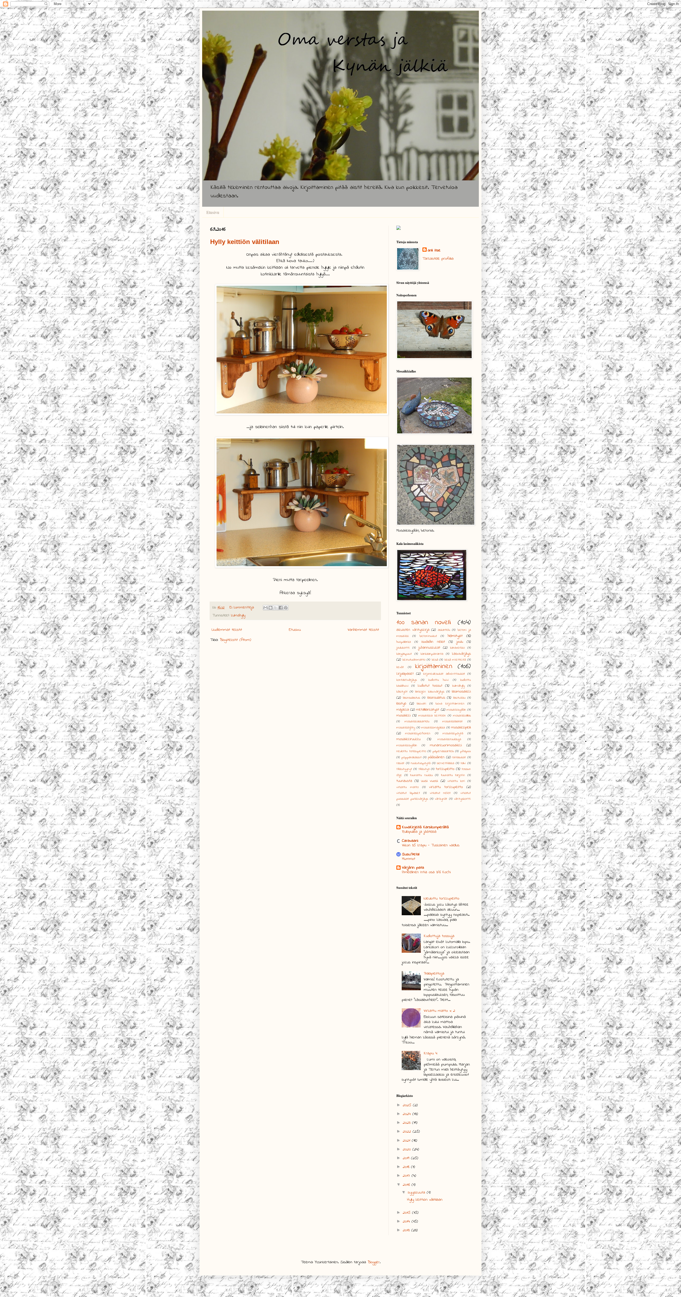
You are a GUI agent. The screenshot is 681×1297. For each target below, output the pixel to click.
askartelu (444, 630)
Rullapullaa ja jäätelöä (419, 832)
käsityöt (402, 691)
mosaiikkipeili (461, 727)
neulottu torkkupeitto (411, 751)
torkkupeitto (445, 769)
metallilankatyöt (427, 709)
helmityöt (455, 636)
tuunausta (404, 781)
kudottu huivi (438, 680)
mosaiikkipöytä (453, 733)
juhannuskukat (429, 647)
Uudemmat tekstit (226, 630)
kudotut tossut (430, 686)
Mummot (408, 859)
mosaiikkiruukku (408, 739)
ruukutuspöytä (420, 763)
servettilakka (445, 763)
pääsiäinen (436, 757)
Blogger (374, 1262)
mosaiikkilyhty (405, 727)
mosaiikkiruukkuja (449, 739)
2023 (407, 1123)
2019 (407, 1158)
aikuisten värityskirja (412, 630)
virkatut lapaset (408, 793)
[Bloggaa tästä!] (270, 607)
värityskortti (462, 799)
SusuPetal (410, 854)
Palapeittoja (434, 973)
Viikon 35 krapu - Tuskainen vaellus (430, 845)
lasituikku (459, 697)
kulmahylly (238, 615)
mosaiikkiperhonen (417, 733)
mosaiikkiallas (462, 715)
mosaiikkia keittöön (432, 715)
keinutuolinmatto (413, 659)
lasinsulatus (436, 698)
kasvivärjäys (461, 654)
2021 (407, 1140)
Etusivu (212, 212)
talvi (463, 763)
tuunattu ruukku (421, 775)
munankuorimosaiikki (446, 745)
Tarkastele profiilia (438, 258)
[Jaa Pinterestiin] (285, 607)
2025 (408, 1105)
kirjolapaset (405, 674)
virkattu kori (456, 781)
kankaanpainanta (432, 654)
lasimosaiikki (461, 691)
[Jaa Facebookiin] (280, 607)
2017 (407, 1175)
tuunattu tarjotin (453, 775)
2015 (407, 1212)
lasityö (401, 703)
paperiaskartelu (443, 751)
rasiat (400, 763)
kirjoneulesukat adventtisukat (444, 674)
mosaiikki (403, 715)
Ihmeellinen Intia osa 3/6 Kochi (426, 872)
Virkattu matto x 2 (439, 1011)
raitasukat (459, 757)
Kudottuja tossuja (439, 936)
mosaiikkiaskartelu (417, 721)
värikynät (441, 799)
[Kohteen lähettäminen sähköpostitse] (265, 607)
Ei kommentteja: (242, 607)
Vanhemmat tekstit (363, 630)
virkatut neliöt (440, 793)
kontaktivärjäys (406, 680)
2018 (407, 1167)
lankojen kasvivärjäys (429, 691)
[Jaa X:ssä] (275, 607)
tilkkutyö (424, 769)
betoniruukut (428, 636)
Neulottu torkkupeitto (441, 898)
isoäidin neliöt (433, 642)
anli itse (434, 250)
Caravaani (410, 841)
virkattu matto (407, 787)
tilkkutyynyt (404, 769)
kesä (435, 659)
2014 (407, 1221)
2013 (407, 1230)
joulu (459, 642)
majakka (402, 709)
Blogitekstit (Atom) (235, 640)
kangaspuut (404, 654)
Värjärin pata (413, 867)
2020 (407, 1149)
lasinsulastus (411, 697)
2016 (407, 1185)
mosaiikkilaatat (452, 721)
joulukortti (403, 647)
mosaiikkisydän (406, 745)
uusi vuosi (429, 781)
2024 (407, 1114)
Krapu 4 (430, 1053)
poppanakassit (411, 757)
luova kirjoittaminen (450, 703)
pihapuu (465, 751)
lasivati (421, 703)
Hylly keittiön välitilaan (244, 241)
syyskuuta (417, 1192)
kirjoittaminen (433, 666)
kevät (400, 667)
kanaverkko (457, 647)
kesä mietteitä (455, 659)
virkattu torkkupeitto (446, 787)
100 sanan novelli (423, 623)
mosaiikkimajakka (433, 727)
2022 (408, 1131)
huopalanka (403, 642)
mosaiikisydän (456, 709)
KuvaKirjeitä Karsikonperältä (425, 827)
